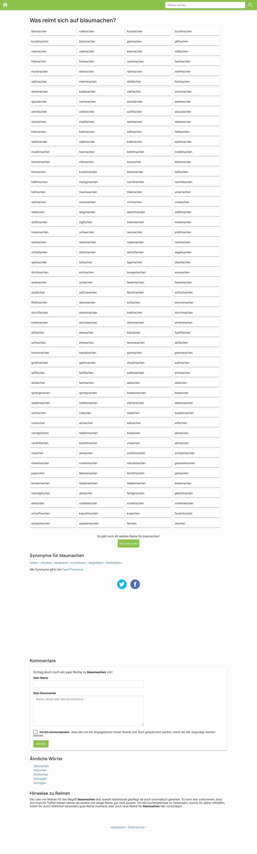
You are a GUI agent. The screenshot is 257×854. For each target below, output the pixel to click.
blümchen (40, 770)
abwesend (61, 562)
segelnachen (183, 252)
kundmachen (39, 41)
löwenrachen (183, 483)
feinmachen (39, 31)
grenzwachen (184, 352)
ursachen (37, 453)
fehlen (34, 562)
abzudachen (183, 111)
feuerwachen (183, 282)
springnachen (88, 392)
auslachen (85, 282)
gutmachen (134, 352)
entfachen (133, 302)
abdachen (85, 493)
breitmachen (39, 322)
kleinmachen (183, 161)
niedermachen (136, 483)
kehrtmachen (135, 151)
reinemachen (87, 242)
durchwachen (88, 322)
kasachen (133, 513)
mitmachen (86, 161)
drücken (46, 562)
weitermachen (88, 433)
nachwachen (87, 101)
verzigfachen (40, 433)
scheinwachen (184, 503)
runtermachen (88, 463)
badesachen (87, 91)
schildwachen (88, 503)
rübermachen (40, 463)
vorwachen (182, 202)
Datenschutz (136, 827)
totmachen (38, 192)
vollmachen (86, 31)
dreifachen (134, 81)
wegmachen (87, 212)
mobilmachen (183, 151)
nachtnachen (135, 182)
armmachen (182, 372)
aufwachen (38, 342)
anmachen (86, 423)
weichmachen (136, 212)
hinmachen (38, 172)
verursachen (87, 202)
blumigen (40, 783)
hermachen (86, 382)
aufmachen (182, 362)
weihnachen (87, 141)
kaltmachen (134, 141)
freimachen (38, 61)
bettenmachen (136, 392)
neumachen (134, 232)
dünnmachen (135, 322)
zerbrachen (86, 111)
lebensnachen (88, 473)
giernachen (134, 41)
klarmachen (134, 51)
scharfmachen (40, 513)
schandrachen (40, 523)
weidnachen (39, 141)
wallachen (37, 212)
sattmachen (39, 81)
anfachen (181, 423)
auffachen (38, 372)
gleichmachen (184, 493)
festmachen (182, 61)
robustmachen (136, 463)
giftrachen (181, 41)
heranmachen (40, 352)
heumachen (86, 151)
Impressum (118, 827)
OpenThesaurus (72, 569)
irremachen (38, 131)
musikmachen (40, 151)
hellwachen (182, 131)
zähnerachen (135, 403)
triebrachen (134, 192)
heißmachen (39, 182)
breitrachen (134, 312)
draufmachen (135, 362)
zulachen (85, 413)
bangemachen (136, 272)
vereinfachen (39, 443)
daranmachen (88, 312)
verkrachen (86, 51)
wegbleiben (96, 562)
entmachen (86, 272)
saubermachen (89, 523)
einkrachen (86, 71)
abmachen (182, 443)
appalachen (39, 101)
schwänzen (78, 562)
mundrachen (39, 71)
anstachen (38, 382)
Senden (41, 743)
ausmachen (38, 282)
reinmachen (134, 71)
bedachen (133, 433)
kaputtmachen (88, 513)
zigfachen (85, 222)
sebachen (133, 382)
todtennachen (88, 403)
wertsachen (134, 121)
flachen (132, 523)
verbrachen (38, 51)
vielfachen (181, 51)
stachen (180, 523)
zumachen (38, 423)
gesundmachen (185, 463)
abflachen (181, 342)
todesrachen (183, 222)
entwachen (86, 342)
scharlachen (39, 252)
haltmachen (86, 131)
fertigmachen (135, 493)
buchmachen (183, 31)
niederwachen (88, 483)
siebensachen (184, 403)
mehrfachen (182, 71)
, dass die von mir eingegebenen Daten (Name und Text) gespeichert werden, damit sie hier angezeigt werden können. (124, 733)
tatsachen (85, 262)
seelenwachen (40, 403)
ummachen (38, 413)
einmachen (86, 332)
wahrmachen (183, 141)
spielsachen (39, 262)
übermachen (87, 252)
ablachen (181, 382)
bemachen (134, 423)
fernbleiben (113, 562)
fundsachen (134, 31)
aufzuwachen (88, 292)
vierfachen (134, 91)
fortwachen (86, 61)
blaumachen (87, 41)
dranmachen (39, 91)
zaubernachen (184, 413)
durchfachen (39, 312)
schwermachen (185, 453)
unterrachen (183, 192)
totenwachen (135, 222)
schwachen (86, 232)
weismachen (183, 121)
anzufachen (134, 101)
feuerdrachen (183, 513)
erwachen (37, 503)
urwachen (133, 443)
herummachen (40, 161)
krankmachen (88, 172)
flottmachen (39, 302)
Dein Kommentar (44, 693)
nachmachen (135, 61)
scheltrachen (135, 503)
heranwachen (136, 342)
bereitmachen (88, 443)
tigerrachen (134, 262)
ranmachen (38, 242)
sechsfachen (135, 252)
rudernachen (135, 242)
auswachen (182, 272)
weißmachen (183, 212)
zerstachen (38, 121)
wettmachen (183, 101)
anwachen (86, 453)
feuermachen (135, 282)
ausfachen (38, 292)
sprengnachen (40, 392)
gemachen (182, 473)
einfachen (37, 332)
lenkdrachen (135, 172)
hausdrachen (87, 352)
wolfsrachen (39, 222)
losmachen (134, 161)
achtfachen (134, 111)
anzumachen (183, 91)
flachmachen (135, 292)
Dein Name (40, 677)
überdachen (183, 262)
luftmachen (134, 131)
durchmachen (184, 312)
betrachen (133, 332)
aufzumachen (184, 292)
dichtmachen (39, 272)
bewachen (181, 392)
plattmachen (183, 232)
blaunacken (41, 766)
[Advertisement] (128, 626)
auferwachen (135, 372)
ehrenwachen (183, 322)
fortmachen (182, 81)
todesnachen (39, 232)
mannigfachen (40, 493)
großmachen (39, 362)
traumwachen (88, 192)
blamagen (40, 778)
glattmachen (87, 362)
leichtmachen (135, 473)
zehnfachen (39, 111)
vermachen (38, 202)
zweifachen (86, 121)
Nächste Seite (128, 543)
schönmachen (136, 453)
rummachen (182, 242)
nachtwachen (183, 182)
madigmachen (88, 182)
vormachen (134, 202)
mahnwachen (88, 81)
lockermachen (40, 483)
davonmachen (184, 302)
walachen (133, 413)
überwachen (87, 302)
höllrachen (181, 172)
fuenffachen (183, 332)
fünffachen (86, 372)
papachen (38, 473)
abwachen (181, 433)
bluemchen (41, 774)
